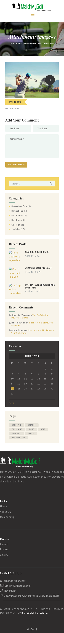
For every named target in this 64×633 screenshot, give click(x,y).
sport (31, 433)
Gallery (4, 554)
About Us (5, 511)
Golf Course (17, 215)
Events (4, 544)
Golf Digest (17, 219)
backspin (16, 425)
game (31, 429)
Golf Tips (15, 224)
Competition (17, 210)
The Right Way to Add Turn (26, 44)
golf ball (16, 433)
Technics (15, 229)
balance (32, 425)
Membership (7, 517)
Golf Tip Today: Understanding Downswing (40, 286)
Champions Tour (19, 206)
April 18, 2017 (15, 102)
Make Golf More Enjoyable (37, 251)
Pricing (4, 549)
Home (12, 44)
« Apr (11, 403)
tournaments (18, 437)
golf (43, 429)
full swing (17, 429)
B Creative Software (34, 612)
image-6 (53, 80)
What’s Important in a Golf (38, 268)
